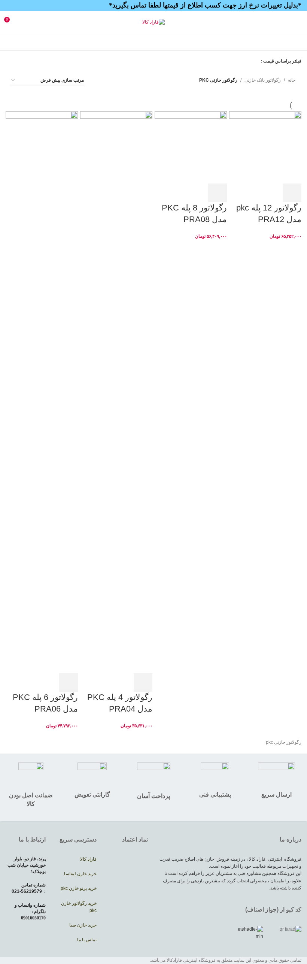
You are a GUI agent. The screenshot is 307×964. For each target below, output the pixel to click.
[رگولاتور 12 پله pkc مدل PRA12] (265, 147)
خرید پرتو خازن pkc (79, 888)
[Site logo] (153, 22)
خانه (291, 80)
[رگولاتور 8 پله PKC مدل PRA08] (191, 147)
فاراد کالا (88, 859)
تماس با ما (87, 939)
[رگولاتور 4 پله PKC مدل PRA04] (116, 391)
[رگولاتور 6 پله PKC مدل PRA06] (42, 391)
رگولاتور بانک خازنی (262, 80)
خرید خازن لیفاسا (80, 873)
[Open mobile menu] (298, 22)
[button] (292, 193)
